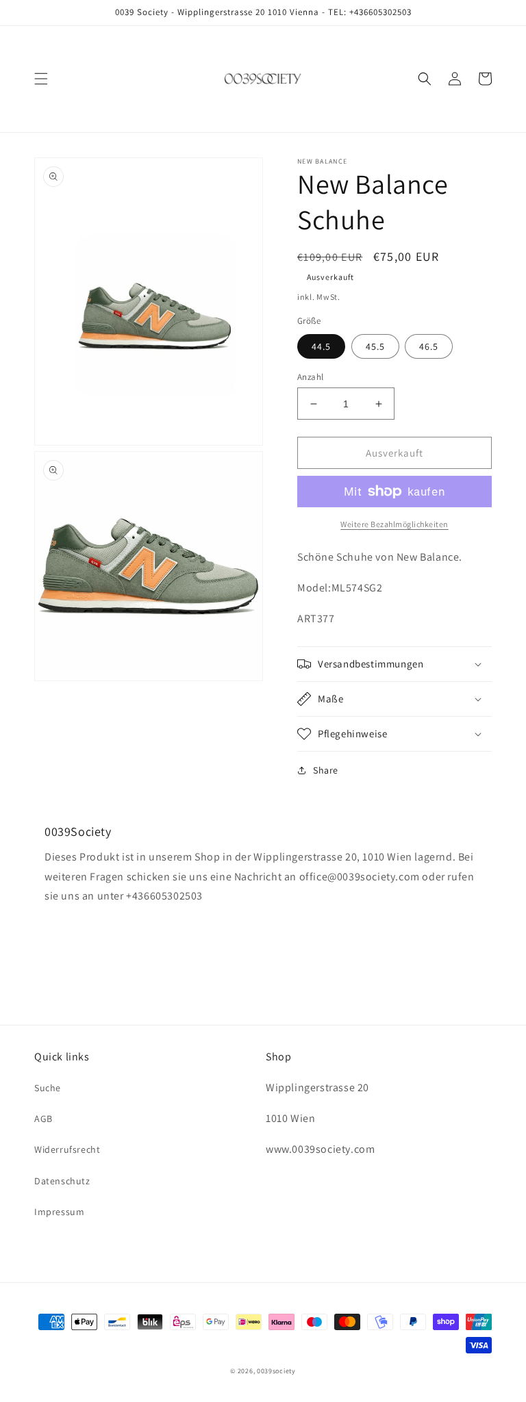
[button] (41, 79)
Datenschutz (62, 1181)
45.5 (375, 346)
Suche (47, 1088)
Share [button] (325, 770)
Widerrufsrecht (67, 1149)
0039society (276, 1370)
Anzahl (310, 377)
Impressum (59, 1212)
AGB (43, 1118)
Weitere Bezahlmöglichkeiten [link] (394, 524)
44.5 (321, 346)
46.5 (428, 346)
